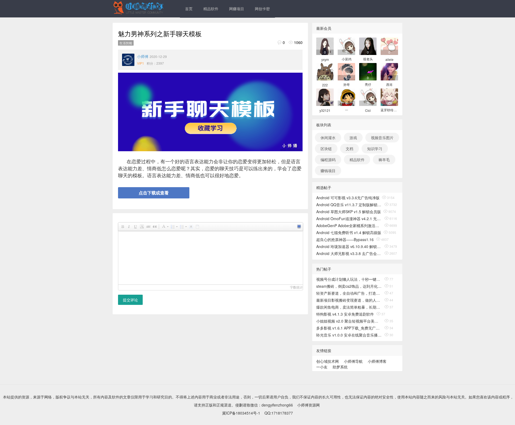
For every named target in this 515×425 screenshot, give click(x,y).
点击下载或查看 (154, 193)
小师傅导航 (353, 361)
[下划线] (135, 226)
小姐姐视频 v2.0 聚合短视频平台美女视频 (349, 321)
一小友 (322, 366)
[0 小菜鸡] (346, 45)
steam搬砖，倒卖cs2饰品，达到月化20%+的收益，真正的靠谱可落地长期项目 (349, 286)
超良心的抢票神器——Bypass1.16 (345, 239)
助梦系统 (340, 366)
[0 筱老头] (368, 45)
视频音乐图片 (382, 137)
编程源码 (328, 159)
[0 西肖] (389, 71)
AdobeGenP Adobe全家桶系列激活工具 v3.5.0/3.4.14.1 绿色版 (349, 225)
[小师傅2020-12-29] (128, 60)
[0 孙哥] (346, 71)
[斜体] (128, 226)
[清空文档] (197, 226)
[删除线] (148, 226)
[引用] (154, 226)
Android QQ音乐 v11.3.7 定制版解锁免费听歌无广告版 (349, 204)
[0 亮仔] (368, 71)
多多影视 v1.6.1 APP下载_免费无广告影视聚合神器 (349, 328)
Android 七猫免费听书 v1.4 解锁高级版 (348, 232)
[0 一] (346, 96)
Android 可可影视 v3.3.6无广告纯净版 (348, 197)
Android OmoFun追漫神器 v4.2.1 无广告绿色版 (349, 218)
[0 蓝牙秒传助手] (389, 96)
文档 (349, 148)
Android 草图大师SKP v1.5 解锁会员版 (348, 211)
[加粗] (122, 226)
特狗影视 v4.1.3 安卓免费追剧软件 (345, 314)
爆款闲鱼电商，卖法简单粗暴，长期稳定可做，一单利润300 (349, 307)
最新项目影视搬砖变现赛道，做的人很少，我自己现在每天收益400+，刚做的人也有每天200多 (349, 300)
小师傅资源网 (308, 405)
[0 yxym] (325, 45)
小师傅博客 (377, 361)
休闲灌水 (328, 137)
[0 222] (325, 71)
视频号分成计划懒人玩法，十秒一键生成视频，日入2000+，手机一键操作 (349, 279)
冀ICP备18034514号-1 (241, 413)
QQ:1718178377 (278, 413)
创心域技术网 (327, 361)
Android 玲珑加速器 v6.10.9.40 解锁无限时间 (349, 246)
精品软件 (210, 8)
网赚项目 (236, 8)
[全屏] (298, 226)
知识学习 (374, 148)
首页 (189, 8)
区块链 (326, 148)
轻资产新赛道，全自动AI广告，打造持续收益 (349, 293)
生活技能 (125, 42)
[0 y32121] (325, 96)
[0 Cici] (368, 96)
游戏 (353, 137)
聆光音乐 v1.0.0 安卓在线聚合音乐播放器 (349, 335)
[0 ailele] (389, 45)
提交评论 (130, 299)
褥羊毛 (384, 159)
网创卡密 (262, 8)
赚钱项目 (328, 170)
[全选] (190, 226)
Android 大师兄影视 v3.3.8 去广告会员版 (349, 253)
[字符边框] (141, 226)
